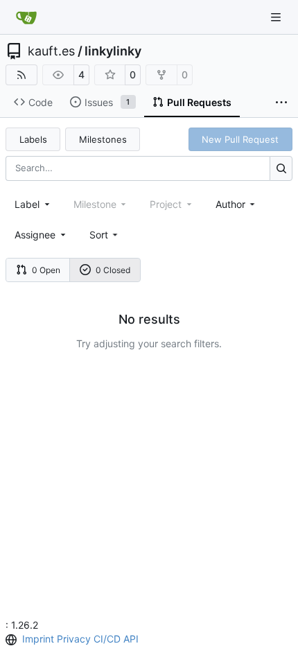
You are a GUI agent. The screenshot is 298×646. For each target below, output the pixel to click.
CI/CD (107, 639)
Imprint (38, 639)
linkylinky (113, 51)
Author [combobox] (230, 204)
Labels (33, 139)
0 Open (46, 270)
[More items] (281, 102)
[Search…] (281, 168)
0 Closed (113, 270)
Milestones (103, 139)
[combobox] (33, 204)
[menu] (105, 234)
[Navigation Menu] (277, 17)
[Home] (26, 17)
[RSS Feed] (21, 74)
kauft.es (51, 51)
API (131, 639)
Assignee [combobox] (35, 235)
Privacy (74, 639)
